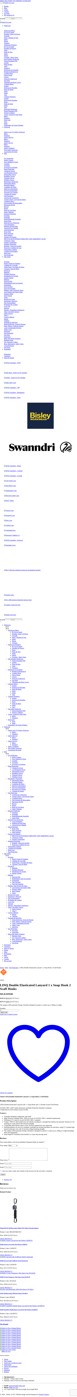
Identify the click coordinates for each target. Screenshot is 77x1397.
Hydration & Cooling (11, 304)
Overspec (7, 165)
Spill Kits (7, 331)
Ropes (6, 208)
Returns (6, 1372)
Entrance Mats (8, 294)
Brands (6, 6)
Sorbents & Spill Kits (10, 322)
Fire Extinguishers (10, 303)
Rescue (6, 207)
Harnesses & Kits (9, 205)
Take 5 (6, 315)
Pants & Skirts (8, 104)
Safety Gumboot (9, 148)
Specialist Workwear (10, 109)
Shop (5, 952)
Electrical (7, 271)
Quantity (3, 1008)
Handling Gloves (9, 176)
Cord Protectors (9, 346)
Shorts (6, 41)
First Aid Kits (8, 287)
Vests (5, 66)
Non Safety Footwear (11, 150)
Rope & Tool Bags (10, 210)
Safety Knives (8, 313)
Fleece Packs (8, 75)
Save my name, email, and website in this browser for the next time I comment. (27, 1171)
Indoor (6, 319)
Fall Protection (8, 196)
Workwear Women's (10, 45)
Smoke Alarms (8, 278)
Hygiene (6, 262)
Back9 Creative (44, 1394)
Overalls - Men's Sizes (11, 57)
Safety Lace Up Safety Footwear (14, 132)
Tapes (6, 297)
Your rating (4, 1145)
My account (8, 961)
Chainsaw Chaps (9, 241)
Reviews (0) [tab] (8, 1179)
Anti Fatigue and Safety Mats (13, 292)
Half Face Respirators (11, 189)
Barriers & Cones (9, 299)
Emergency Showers (10, 301)
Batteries (7, 272)
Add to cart (4, 1012)
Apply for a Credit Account (8, 1014)
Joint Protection (9, 230)
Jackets (6, 63)
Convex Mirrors (9, 317)
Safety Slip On (8, 137)
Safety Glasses (8, 160)
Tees (5, 95)
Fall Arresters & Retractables (13, 203)
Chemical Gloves (9, 171)
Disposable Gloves (10, 174)
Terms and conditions (11, 1366)
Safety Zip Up (8, 143)
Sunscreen (7, 337)
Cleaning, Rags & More (11, 269)
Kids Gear (7, 120)
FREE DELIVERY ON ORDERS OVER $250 (15, 1)
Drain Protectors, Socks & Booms (14, 324)
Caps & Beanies (9, 224)
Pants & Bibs (8, 64)
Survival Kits (8, 281)
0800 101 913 (5, 1351)
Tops (5, 122)
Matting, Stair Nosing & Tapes (13, 290)
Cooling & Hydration (11, 251)
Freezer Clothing (9, 113)
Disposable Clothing (10, 249)
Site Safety (7, 854)
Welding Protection (10, 244)
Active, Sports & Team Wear (13, 114)
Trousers (6, 43)
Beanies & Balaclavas (11, 72)
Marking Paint (8, 340)
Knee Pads (7, 232)
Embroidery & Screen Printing (13, 125)
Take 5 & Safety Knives (11, 312)
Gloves (6, 77)
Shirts (6, 39)
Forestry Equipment (10, 242)
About (6, 10)
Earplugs (7, 216)
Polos (6, 91)
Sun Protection (8, 255)
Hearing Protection (10, 214)
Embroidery (8, 1365)
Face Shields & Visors (11, 162)
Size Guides (8, 1361)
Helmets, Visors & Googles (12, 246)
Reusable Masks (9, 185)
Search (2, 18)
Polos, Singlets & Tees (11, 38)
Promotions (7, 954)
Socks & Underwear (10, 79)
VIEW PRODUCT (6, 1239)
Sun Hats (7, 81)
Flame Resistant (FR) (10, 61)
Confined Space (9, 201)
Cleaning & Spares (10, 194)
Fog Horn (7, 347)
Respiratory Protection (11, 182)
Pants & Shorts (8, 89)
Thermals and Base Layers (12, 82)
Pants (5, 50)
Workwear (7, 625)
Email (2, 1167)
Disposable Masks (10, 183)
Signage (6, 308)
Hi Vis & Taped (9, 32)
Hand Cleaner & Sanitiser (12, 263)
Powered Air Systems (11, 192)
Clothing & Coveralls (11, 265)
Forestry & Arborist (10, 237)
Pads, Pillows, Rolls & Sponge (13, 326)
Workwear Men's (9, 30)
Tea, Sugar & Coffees (11, 342)
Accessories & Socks (10, 152)
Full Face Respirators (10, 191)
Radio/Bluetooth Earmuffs (12, 219)
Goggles (6, 164)
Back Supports (8, 233)
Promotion (7, 354)
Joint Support (8, 235)
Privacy (6, 1368)
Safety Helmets (9, 212)
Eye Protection (8, 158)
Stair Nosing (8, 296)
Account (6, 13)
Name (2, 1163)
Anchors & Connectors (11, 198)
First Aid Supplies (9, 288)
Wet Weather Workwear (11, 59)
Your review (4, 1160)
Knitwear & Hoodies (10, 88)
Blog (5, 8)
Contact (6, 12)
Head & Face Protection (11, 223)
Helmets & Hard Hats (11, 226)
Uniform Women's (10, 97)
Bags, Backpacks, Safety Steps (14, 344)
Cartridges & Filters (10, 187)
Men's (6, 116)
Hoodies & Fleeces (10, 48)
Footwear (7, 727)
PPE (5, 752)
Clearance (7, 356)
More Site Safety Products (12, 338)
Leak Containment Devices (12, 328)
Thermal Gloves (9, 178)
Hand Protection (9, 169)
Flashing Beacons (9, 274)
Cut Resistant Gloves (10, 173)
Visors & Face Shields (11, 228)
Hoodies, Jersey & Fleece (12, 34)
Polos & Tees (8, 52)
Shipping (7, 1370)
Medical (6, 279)
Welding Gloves (9, 180)
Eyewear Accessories (10, 167)
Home (6, 950)
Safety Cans (8, 329)
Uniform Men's (9, 84)
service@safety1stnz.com (17, 1386)
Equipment (7, 285)
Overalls (6, 36)
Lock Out (7, 306)
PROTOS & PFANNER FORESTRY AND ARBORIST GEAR (25, 239)
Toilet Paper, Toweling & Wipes (14, 267)
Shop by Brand (9, 948)
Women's (7, 68)
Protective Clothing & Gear (12, 248)
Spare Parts (7, 221)
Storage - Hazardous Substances (14, 310)
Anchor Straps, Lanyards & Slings (15, 199)
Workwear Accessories (11, 70)
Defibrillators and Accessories (13, 283)
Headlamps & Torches (11, 276)
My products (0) (9, 15)
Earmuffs (7, 217)
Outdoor (6, 321)
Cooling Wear (8, 73)
